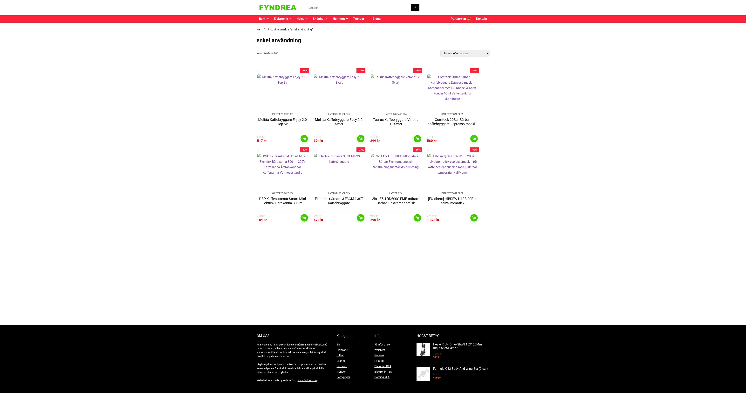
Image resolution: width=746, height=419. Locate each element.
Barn (262, 19)
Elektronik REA (383, 371)
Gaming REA (382, 377)
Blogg (377, 19)
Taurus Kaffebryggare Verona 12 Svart (395, 122)
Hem (259, 29)
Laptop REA (395, 193)
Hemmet (339, 19)
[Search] (415, 7)
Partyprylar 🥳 (461, 19)
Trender (358, 19)
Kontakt (481, 19)
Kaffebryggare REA (282, 114)
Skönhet (318, 19)
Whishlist (379, 349)
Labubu (379, 360)
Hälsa (300, 19)
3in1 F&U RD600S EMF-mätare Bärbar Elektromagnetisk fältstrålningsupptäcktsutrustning (395, 205)
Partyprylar (343, 377)
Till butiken (304, 138)
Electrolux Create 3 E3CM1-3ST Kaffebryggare (339, 201)
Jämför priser (382, 344)
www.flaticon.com (307, 380)
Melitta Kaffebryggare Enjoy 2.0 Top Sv (282, 122)
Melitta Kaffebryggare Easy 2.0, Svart (339, 122)
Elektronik (281, 19)
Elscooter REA (382, 366)
